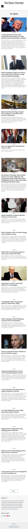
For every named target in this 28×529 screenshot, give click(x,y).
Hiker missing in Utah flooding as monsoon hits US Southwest (12, 320)
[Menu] (2, 6)
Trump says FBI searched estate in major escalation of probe (13, 390)
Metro (14, 281)
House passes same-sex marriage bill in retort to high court (13, 472)
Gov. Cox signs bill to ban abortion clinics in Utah (13, 147)
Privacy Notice (10, 527)
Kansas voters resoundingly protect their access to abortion (13, 451)
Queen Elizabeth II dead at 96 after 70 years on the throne (13, 216)
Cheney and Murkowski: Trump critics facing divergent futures (11, 372)
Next (13, 491)
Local (14, 299)
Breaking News (14, 109)
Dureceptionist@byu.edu (12, 509)
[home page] (14, 3)
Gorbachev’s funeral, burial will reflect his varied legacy (11, 284)
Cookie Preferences (16, 527)
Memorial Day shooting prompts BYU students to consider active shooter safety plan (12, 113)
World (14, 213)
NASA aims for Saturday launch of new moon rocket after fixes (12, 253)
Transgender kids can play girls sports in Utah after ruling (11, 302)
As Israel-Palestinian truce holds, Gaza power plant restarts (12, 411)
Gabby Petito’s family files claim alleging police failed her (12, 429)
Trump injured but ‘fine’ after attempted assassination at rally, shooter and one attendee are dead (13, 36)
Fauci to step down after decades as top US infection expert (13, 352)
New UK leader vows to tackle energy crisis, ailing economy (14, 233)
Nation (14, 32)
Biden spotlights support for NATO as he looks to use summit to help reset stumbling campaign (13, 74)
